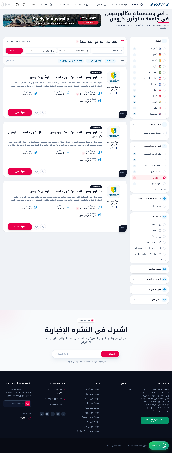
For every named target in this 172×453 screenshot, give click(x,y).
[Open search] (24, 4)
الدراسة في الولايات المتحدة (88, 431)
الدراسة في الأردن (92, 408)
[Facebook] (63, 414)
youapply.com (56, 404)
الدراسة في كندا (93, 394)
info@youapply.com (53, 398)
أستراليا (138, 25)
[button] (7, 5)
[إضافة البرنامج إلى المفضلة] (36, 112)
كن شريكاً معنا (128, 389)
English (32, 4)
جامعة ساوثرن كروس (123, 25)
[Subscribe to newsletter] (27, 403)
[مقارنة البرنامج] (43, 112)
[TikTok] (42, 414)
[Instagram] (53, 414)
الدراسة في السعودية (91, 417)
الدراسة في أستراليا (92, 389)
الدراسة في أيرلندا (92, 403)
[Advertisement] (52, 20)
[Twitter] (58, 414)
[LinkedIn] (47, 414)
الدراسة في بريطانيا (92, 426)
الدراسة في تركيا (93, 422)
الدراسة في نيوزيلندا (91, 412)
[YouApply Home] (159, 4)
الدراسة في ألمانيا (92, 398)
